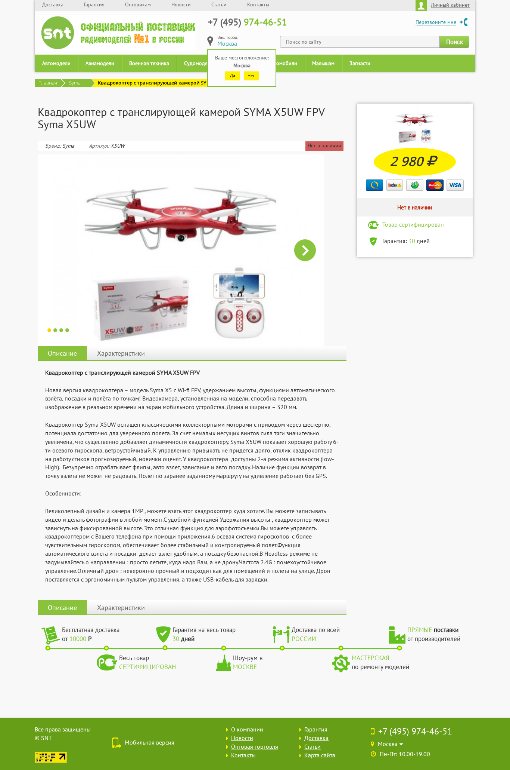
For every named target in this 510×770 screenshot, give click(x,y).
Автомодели (56, 63)
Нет (251, 75)
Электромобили (278, 63)
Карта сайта (319, 755)
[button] (56, 250)
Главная (47, 82)
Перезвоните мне (436, 22)
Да (232, 75)
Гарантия (94, 4)
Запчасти (359, 63)
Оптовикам (138, 4)
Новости (181, 4)
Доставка (52, 4)
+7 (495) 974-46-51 (415, 731)
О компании (247, 729)
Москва (227, 43)
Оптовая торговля (254, 746)
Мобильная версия (149, 742)
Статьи (219, 4)
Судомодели (198, 63)
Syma (75, 82)
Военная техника (149, 63)
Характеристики (121, 353)
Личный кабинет (450, 4)
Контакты (258, 4)
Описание (62, 353)
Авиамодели (99, 63)
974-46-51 (247, 22)
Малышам (323, 63)
